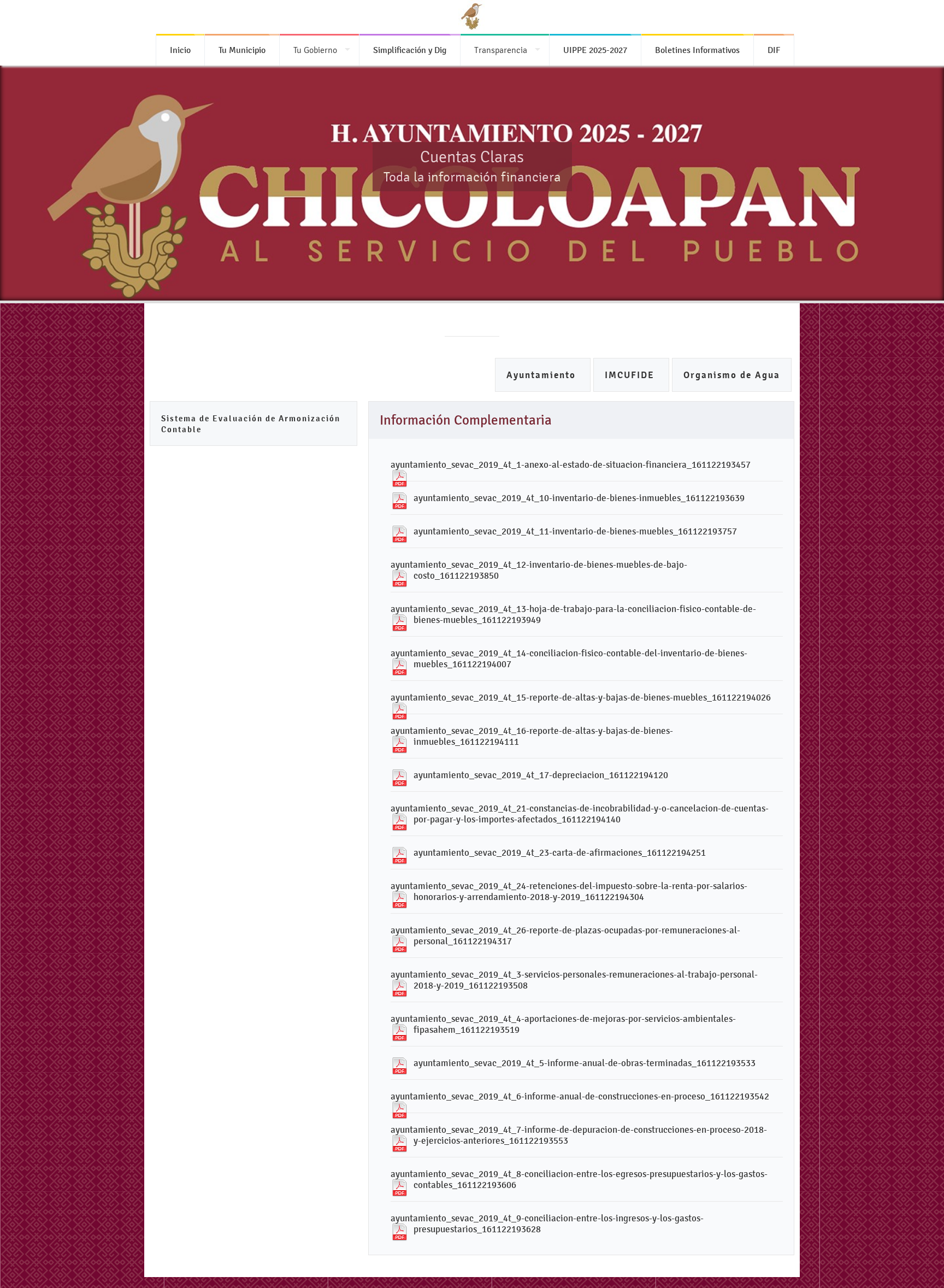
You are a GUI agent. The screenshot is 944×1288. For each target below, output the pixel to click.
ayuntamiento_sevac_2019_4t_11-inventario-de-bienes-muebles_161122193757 (575, 531)
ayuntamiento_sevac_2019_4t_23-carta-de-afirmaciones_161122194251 (560, 852)
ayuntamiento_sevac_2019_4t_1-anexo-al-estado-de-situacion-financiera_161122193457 (571, 464)
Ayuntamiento (542, 375)
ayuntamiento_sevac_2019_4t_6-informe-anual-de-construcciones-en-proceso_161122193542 (580, 1096)
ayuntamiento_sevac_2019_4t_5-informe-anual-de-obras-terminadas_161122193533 (585, 1062)
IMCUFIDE (631, 375)
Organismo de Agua (731, 375)
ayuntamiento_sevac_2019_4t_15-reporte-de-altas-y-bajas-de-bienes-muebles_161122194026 (581, 697)
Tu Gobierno (315, 50)
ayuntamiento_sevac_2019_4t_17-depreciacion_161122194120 (541, 774)
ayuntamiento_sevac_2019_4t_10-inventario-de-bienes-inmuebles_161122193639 (579, 497)
